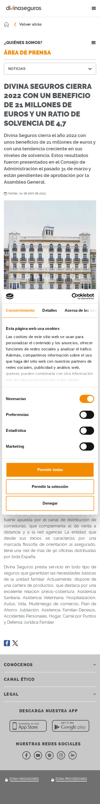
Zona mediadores (24, 779)
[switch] (86, 415)
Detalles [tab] (49, 310)
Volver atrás (30, 24)
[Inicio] (6, 24)
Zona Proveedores (71, 779)
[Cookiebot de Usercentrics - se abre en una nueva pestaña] (72, 296)
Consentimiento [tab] (20, 310)
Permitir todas (50, 469)
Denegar (50, 503)
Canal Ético (19, 679)
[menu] (93, 8)
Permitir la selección (50, 486)
